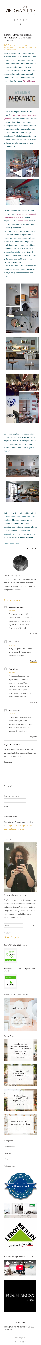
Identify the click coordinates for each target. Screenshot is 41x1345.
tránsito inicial (14, 710)
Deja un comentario (13, 600)
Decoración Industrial (12, 47)
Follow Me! (8, 1330)
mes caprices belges (16, 607)
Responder (33, 633)
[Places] (16, 45)
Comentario (8, 762)
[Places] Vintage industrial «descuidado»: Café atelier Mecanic (18, 37)
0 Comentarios (11, 49)
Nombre (8, 786)
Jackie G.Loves (14, 642)
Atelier (22, 45)
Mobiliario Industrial (28, 47)
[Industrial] (8, 45)
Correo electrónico (12, 796)
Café (26, 45)
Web (6, 806)
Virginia (16, 575)
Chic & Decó (13, 669)
